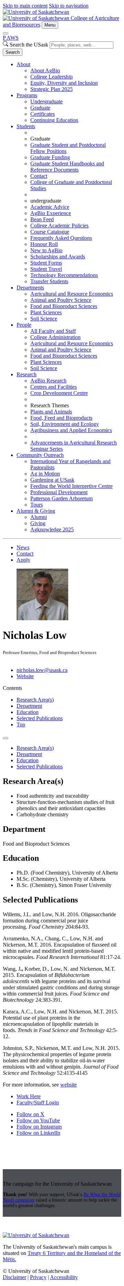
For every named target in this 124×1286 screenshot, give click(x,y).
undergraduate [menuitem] (45, 201)
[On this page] (5, 738)
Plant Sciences (46, 312)
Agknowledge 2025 (52, 529)
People (24, 325)
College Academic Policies (59, 225)
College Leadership (51, 77)
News (23, 547)
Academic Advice (49, 207)
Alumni (38, 517)
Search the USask (29, 45)
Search (13, 52)
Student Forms (46, 263)
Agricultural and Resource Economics (71, 294)
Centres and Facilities (53, 387)
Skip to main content (25, 6)
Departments (30, 287)
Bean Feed (42, 219)
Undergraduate (46, 101)
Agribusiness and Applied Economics (71, 430)
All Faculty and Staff (53, 331)
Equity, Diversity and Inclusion (64, 83)
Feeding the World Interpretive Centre (71, 486)
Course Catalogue (49, 232)
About (23, 64)
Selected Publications (40, 718)
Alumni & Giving (36, 511)
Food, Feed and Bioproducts (61, 418)
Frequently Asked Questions (61, 238)
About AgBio (45, 70)
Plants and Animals (51, 412)
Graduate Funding (50, 157)
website (68, 1085)
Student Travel (46, 269)
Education (28, 712)
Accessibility (64, 1277)
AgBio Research (48, 381)
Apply (23, 560)
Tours (36, 505)
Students (26, 126)
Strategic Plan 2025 (51, 89)
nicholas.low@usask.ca (42, 670)
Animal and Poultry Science (60, 300)
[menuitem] (69, 76)
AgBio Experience (50, 213)
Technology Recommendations (64, 275)
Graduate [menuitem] (40, 139)
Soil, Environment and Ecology (64, 424)
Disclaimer (14, 1277)
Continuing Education (54, 120)
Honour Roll (44, 244)
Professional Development (58, 492)
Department (29, 706)
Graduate (40, 108)
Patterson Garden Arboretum (61, 498)
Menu (49, 25)
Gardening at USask (52, 480)
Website (25, 676)
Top (21, 724)
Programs (27, 95)
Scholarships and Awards (57, 256)
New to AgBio (46, 250)
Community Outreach (40, 455)
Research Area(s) (35, 700)
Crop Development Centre (59, 393)
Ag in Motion (45, 474)
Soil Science (43, 319)
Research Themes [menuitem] (49, 405)
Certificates (42, 114)
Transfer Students (49, 281)
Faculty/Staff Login (38, 1102)
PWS (11, 38)
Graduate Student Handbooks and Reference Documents (67, 167)
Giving (37, 523)
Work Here (29, 1096)
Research (27, 374)
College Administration (55, 337)
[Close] (5, 33)
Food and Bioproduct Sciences (63, 306)
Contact (38, 176)
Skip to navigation (69, 6)
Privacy (38, 1277)
